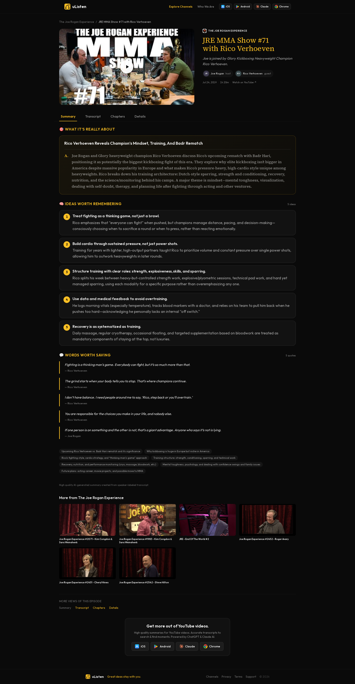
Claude (264, 6)
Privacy (226, 676)
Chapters (118, 116)
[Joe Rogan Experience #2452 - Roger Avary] (267, 524)
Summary (68, 116)
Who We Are (205, 6)
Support (251, 676)
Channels (212, 676)
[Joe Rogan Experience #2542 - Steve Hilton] (147, 565)
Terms (238, 676)
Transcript (93, 116)
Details (140, 116)
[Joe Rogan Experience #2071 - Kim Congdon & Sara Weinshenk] (87, 524)
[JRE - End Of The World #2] (207, 524)
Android (245, 6)
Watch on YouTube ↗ (244, 82)
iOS (228, 6)
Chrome (284, 6)
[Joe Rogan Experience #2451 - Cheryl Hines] (87, 565)
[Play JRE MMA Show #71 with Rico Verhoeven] (126, 67)
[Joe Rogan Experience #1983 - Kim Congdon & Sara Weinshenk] (147, 524)
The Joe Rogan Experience (76, 22)
